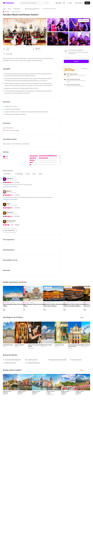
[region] (16, 293)
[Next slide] (89, 317)
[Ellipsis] (22, 9)
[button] (24, 31)
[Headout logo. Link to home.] (8, 3)
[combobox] (34, 3)
